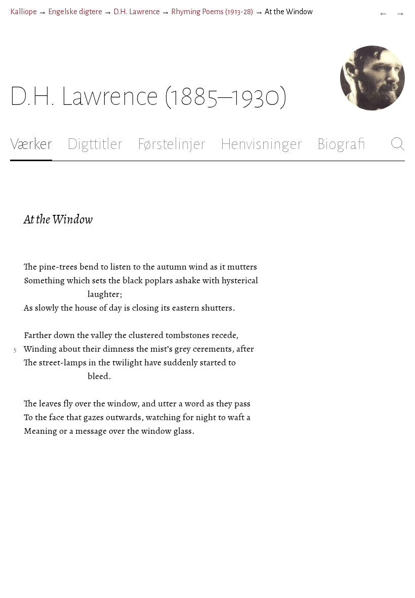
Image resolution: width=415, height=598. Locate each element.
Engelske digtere (75, 12)
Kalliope (23, 12)
